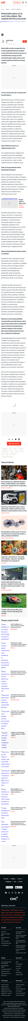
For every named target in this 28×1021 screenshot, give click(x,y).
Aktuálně (3, 927)
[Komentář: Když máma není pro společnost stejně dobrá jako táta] (5, 701)
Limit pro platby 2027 (20, 989)
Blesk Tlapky (14, 910)
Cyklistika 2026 (19, 974)
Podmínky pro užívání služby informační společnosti (13, 1010)
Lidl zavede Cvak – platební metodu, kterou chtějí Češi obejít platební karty (18, 712)
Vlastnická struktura (18, 1013)
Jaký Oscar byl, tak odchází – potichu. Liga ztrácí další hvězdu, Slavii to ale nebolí (18, 753)
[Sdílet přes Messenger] (15, 439)
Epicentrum (3, 931)
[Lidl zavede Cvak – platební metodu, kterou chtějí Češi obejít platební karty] (5, 720)
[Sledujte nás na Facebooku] (12, 893)
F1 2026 (17, 970)
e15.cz (2, 9)
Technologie (4, 980)
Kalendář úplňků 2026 (6, 943)
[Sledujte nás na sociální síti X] (9, 893)
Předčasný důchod (20, 984)
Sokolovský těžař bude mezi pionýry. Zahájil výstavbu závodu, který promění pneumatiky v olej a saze (13, 585)
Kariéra (20, 881)
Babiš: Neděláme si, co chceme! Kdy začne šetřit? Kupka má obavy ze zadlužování (17, 626)
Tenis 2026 (18, 968)
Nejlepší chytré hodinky (6, 991)
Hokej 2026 (18, 966)
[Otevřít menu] (25, 2)
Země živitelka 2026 (20, 995)
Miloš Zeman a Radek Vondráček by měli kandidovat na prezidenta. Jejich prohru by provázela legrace (19, 644)
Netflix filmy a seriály (5, 995)
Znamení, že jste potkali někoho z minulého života (21, 937)
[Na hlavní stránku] (3, 2)
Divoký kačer (4, 975)
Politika (3, 958)
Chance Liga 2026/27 (8, 922)
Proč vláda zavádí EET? (6, 969)
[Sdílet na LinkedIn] (19, 439)
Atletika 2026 (19, 972)
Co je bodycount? (5, 945)
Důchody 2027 (19, 991)
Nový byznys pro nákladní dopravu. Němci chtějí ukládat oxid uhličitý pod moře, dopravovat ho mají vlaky (13, 484)
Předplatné (8, 881)
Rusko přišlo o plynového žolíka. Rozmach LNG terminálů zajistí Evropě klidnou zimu (22, 202)
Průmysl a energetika (16, 9)
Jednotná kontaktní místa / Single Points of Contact (13, 1015)
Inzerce (20, 878)
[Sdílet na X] (12, 439)
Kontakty (6, 878)
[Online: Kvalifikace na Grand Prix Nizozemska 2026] (5, 813)
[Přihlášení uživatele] (22, 2)
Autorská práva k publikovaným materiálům (13, 1008)
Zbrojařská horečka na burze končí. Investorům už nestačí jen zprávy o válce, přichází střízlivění (13, 534)
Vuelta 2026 (18, 922)
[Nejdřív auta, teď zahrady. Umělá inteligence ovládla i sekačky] (6, 740)
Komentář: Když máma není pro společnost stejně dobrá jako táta (18, 696)
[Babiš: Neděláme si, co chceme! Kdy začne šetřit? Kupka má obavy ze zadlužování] (5, 631)
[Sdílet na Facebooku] (9, 439)
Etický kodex (6, 1017)
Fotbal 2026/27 (19, 964)
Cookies (23, 1011)
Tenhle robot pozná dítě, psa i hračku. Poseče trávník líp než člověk (12, 611)
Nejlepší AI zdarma (5, 989)
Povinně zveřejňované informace (17, 1017)
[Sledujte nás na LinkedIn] (6, 893)
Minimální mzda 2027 (20, 993)
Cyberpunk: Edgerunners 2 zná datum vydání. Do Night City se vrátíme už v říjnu (18, 772)
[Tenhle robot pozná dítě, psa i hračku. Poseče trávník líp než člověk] (14, 601)
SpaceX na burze (5, 984)
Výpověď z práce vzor (6, 973)
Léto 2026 (18, 927)
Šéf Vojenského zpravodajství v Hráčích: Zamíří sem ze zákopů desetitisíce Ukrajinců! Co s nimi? (19, 823)
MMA (17, 962)
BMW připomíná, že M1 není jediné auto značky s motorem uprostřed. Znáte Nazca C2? (19, 673)
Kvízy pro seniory (5, 941)
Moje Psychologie (5, 910)
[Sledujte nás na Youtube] (19, 893)
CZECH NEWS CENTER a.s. (19, 1001)
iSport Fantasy (9, 912)
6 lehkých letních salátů (21, 953)
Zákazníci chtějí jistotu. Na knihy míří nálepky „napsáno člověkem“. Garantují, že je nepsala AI (13, 559)
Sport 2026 (19, 958)
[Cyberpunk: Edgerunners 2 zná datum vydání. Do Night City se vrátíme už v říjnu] (5, 778)
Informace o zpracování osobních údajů (11, 1011)
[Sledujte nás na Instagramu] (15, 893)
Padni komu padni (5, 971)
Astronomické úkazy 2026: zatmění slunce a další (21, 942)
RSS (15, 881)
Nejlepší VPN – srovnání (6, 993)
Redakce (13, 878)
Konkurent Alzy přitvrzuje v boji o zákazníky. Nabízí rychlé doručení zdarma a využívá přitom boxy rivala (14, 509)
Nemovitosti (9, 915)
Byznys (7, 9)
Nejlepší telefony (5, 986)
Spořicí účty (18, 986)
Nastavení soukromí (8, 1013)
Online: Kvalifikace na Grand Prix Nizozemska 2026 (18, 808)
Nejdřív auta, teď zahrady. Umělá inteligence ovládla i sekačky (18, 734)
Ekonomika (19, 980)
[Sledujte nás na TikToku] (22, 893)
